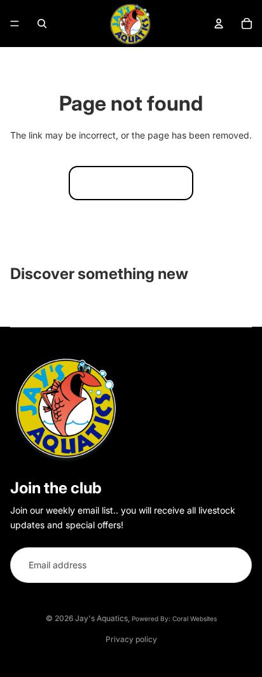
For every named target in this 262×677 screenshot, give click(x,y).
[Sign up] (234, 565)
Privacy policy (131, 639)
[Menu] (14, 23)
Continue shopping (131, 182)
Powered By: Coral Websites (174, 618)
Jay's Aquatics (101, 618)
